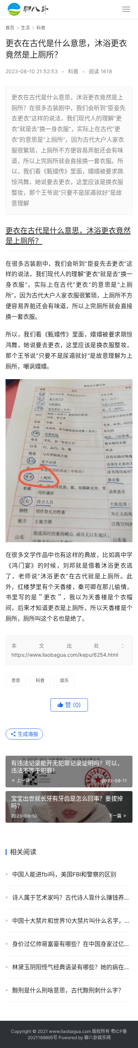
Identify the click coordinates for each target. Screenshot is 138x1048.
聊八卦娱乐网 (97, 1037)
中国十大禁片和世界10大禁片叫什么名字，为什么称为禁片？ (72, 920)
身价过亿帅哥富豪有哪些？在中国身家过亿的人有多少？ (72, 944)
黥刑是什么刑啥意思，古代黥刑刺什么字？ (68, 990)
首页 (10, 28)
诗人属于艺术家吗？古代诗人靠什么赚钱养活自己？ (72, 897)
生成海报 (27, 734)
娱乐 (64, 680)
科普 (73, 71)
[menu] (126, 9)
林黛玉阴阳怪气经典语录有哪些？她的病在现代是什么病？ (72, 967)
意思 (15, 680)
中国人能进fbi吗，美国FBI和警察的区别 (64, 874)
